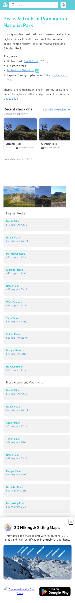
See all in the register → (56, 109)
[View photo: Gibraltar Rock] (20, 129)
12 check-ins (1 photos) (20, 70)
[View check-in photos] (37, 71)
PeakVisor (5, 4)
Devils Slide (31, 61)
